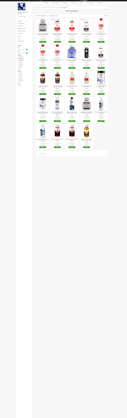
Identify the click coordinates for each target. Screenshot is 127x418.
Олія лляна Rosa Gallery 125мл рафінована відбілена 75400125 (86, 140)
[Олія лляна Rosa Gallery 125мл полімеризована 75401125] (43, 78)
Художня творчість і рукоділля (50, 7)
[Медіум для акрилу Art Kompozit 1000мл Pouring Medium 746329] (72, 104)
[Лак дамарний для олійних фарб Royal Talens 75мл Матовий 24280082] (87, 104)
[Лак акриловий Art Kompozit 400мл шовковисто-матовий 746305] (43, 104)
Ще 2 (19, 69)
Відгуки (19, 38)
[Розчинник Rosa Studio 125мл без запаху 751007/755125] (72, 25)
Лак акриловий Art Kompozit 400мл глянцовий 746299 (101, 86)
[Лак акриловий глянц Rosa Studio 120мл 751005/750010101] (101, 52)
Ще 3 (19, 81)
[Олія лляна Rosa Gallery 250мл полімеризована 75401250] (57, 78)
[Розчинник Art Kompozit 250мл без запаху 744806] (43, 52)
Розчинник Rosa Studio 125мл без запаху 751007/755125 (71, 34)
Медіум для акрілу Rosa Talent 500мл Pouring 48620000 (43, 140)
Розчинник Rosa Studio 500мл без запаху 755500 (86, 86)
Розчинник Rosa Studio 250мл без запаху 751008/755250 (57, 34)
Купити (43, 41)
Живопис (80, 2)
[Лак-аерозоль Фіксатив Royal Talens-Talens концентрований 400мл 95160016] (57, 104)
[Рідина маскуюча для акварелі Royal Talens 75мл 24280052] (72, 52)
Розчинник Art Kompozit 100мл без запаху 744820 (101, 34)
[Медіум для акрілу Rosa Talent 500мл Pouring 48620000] (43, 131)
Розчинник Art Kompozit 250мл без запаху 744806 (42, 60)
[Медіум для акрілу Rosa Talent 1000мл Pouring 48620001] (101, 104)
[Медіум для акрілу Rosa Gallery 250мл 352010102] (57, 131)
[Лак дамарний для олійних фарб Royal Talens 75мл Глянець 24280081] (43, 25)
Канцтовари (46, 2)
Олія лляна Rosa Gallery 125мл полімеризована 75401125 (43, 86)
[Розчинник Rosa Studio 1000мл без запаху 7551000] (72, 78)
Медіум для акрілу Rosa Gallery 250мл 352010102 (57, 140)
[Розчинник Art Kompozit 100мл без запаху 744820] (101, 25)
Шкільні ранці (74, 2)
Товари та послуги (41, 7)
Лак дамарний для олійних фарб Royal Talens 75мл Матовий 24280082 (86, 112)
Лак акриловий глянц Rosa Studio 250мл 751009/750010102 (86, 34)
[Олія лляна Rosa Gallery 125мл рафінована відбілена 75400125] (87, 131)
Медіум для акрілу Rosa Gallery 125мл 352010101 (72, 140)
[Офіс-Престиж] (24, 6)
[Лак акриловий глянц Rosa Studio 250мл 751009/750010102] (87, 25)
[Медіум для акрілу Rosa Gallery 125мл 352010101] (72, 131)
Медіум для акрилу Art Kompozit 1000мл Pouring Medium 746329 (72, 112)
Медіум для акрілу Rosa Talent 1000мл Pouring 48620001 (101, 112)
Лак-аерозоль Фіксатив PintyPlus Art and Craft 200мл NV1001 (86, 60)
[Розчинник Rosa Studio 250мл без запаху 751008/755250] (57, 25)
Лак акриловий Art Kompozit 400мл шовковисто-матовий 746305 (43, 112)
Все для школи (65, 2)
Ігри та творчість (20, 33)
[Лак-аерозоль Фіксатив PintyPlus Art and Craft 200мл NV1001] (87, 52)
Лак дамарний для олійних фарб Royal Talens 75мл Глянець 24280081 (43, 34)
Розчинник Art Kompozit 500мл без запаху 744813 (57, 60)
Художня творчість (21, 23)
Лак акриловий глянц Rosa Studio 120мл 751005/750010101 (101, 60)
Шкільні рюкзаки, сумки (21, 28)
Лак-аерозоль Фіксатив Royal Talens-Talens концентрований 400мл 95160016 (57, 113)
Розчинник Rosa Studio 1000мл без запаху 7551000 (72, 86)
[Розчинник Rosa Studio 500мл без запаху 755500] (87, 78)
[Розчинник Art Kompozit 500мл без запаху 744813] (57, 52)
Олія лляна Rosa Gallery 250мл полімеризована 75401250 (57, 86)
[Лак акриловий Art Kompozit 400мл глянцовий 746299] (101, 78)
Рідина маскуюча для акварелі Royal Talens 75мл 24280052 (72, 60)
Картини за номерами (89, 2)
